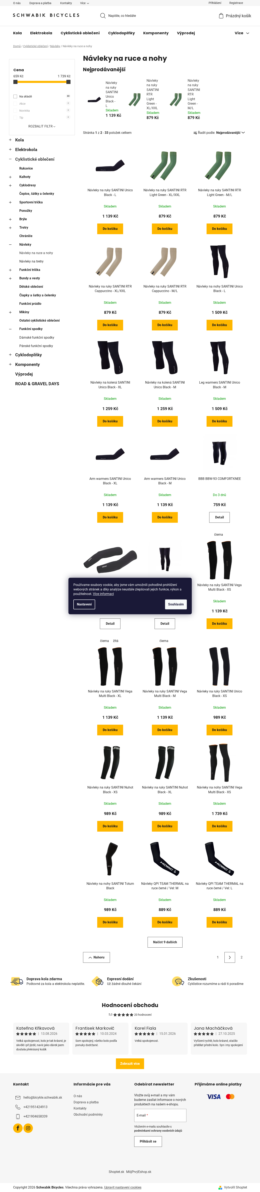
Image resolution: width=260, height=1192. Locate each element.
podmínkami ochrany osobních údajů (158, 1130)
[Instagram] (28, 1128)
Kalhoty (24, 177)
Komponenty (27, 364)
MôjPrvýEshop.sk (138, 1172)
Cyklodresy (27, 185)
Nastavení (84, 604)
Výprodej (24, 374)
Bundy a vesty (29, 278)
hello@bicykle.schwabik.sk (42, 1097)
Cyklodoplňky (28, 354)
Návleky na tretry (31, 261)
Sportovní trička (31, 202)
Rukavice (26, 168)
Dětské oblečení (31, 287)
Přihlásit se (148, 1141)
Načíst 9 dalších (165, 942)
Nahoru (99, 957)
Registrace (236, 3)
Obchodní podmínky (88, 1114)
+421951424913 (35, 1107)
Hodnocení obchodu (130, 1005)
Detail (219, 517)
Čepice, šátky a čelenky (36, 194)
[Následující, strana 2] (229, 957)
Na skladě (44, 96)
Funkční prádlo (30, 304)
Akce (44, 103)
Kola (19, 140)
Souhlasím (176, 604)
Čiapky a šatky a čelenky (37, 295)
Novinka (44, 110)
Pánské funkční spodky (36, 346)
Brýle (23, 219)
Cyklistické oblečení (34, 159)
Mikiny (24, 312)
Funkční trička (29, 270)
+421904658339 (35, 1116)
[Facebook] (18, 1128)
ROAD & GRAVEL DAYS (37, 383)
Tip (44, 117)
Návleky (25, 244)
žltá (115, 641)
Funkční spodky (31, 329)
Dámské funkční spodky (36, 337)
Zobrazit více (130, 1064)
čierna (218, 534)
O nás (17, 3)
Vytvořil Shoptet (235, 1187)
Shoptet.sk (116, 1172)
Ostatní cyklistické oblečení (39, 320)
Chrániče (25, 236)
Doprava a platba (40, 3)
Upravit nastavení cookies (122, 1187)
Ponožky (25, 211)
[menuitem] (17, 33)
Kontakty (66, 3)
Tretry (23, 227)
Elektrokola (26, 149)
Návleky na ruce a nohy (36, 253)
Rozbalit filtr (40, 126)
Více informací (103, 594)
